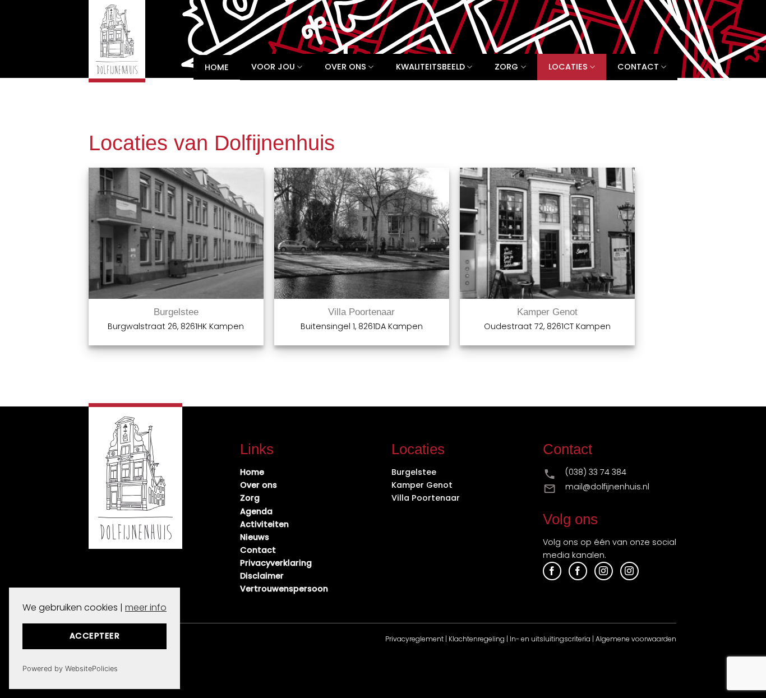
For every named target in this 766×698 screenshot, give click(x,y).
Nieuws (254, 537)
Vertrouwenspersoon (284, 588)
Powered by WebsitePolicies (70, 668)
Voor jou (273, 66)
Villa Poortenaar (361, 312)
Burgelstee (176, 312)
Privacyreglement (414, 639)
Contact (638, 66)
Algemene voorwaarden (636, 639)
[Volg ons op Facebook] (552, 571)
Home (217, 67)
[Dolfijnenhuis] (126, 41)
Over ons (345, 66)
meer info (146, 607)
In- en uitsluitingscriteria (550, 639)
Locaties (568, 66)
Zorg (506, 66)
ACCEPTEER (94, 635)
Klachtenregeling (477, 639)
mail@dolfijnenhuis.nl (607, 486)
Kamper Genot (547, 312)
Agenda (256, 511)
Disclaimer (262, 575)
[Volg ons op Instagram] (603, 571)
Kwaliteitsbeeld (430, 66)
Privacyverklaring (276, 562)
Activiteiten (264, 524)
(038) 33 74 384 (595, 472)
